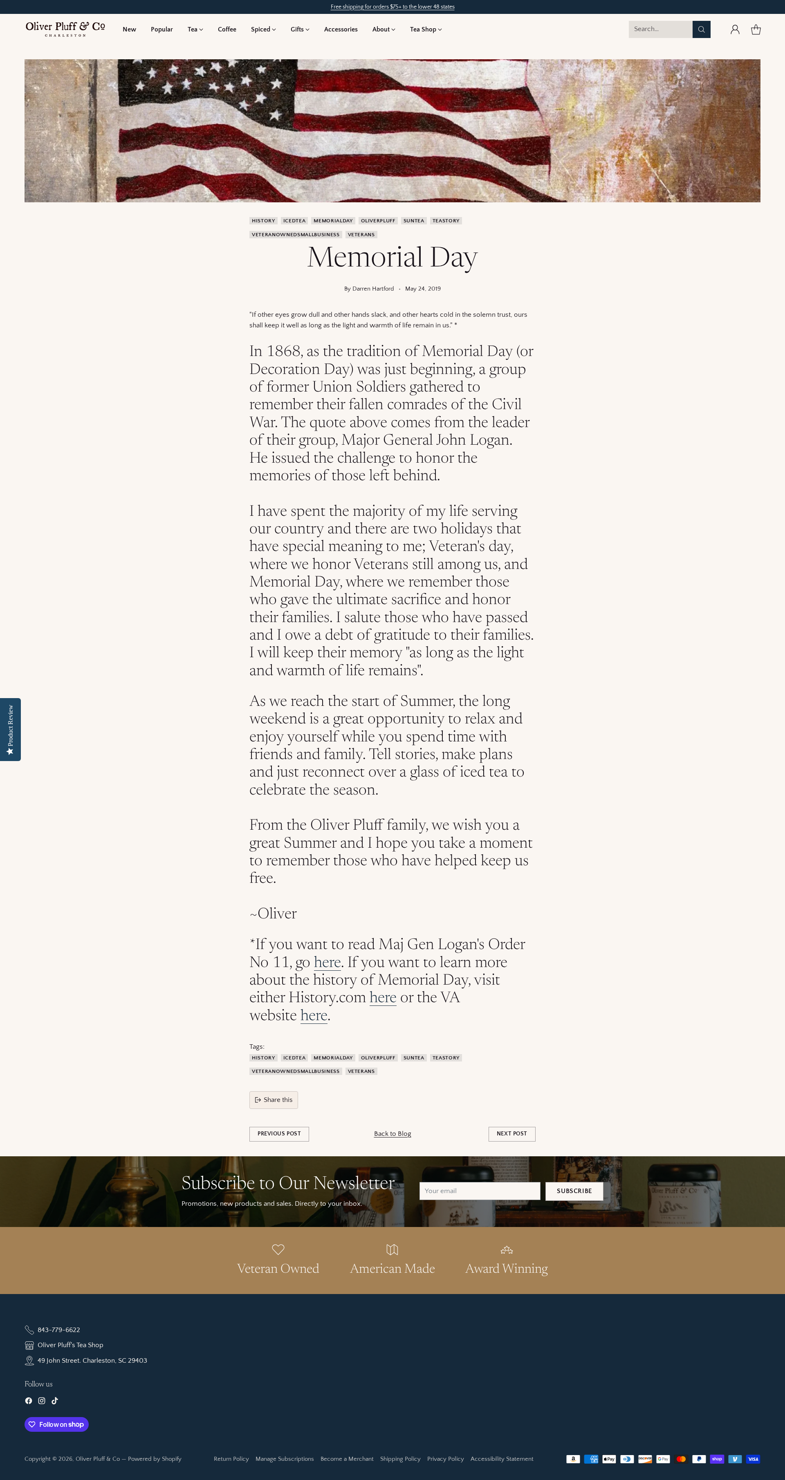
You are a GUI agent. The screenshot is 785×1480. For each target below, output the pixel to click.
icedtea (294, 221)
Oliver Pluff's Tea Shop (70, 1345)
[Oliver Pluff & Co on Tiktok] (55, 1402)
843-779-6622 (59, 1330)
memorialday (333, 221)
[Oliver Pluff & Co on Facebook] (29, 1402)
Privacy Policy (445, 1458)
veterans (361, 234)
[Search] (702, 29)
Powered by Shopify (155, 1458)
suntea (414, 221)
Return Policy (231, 1458)
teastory (446, 221)
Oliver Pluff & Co (98, 1458)
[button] (195, 29)
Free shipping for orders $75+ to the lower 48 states (393, 7)
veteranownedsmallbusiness (296, 234)
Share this (278, 1100)
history (263, 221)
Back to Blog (392, 1133)
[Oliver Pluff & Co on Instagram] (42, 1402)
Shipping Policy (400, 1458)
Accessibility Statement (502, 1458)
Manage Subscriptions (285, 1458)
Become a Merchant (347, 1458)
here (327, 963)
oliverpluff (378, 221)
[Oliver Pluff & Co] (65, 29)
